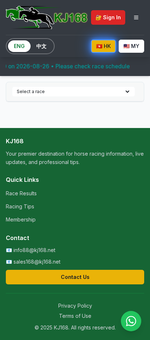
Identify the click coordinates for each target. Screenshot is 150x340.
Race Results (21, 193)
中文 (41, 46)
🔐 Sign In (108, 17)
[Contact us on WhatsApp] (131, 321)
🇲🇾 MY (131, 46)
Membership (21, 219)
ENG (19, 46)
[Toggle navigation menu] (136, 17)
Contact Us (75, 277)
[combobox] (73, 92)
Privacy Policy (75, 306)
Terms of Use (75, 316)
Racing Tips (20, 206)
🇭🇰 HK (103, 46)
